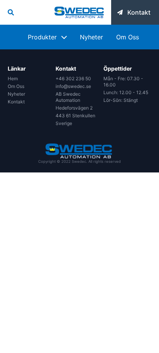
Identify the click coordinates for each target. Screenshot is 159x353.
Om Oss (127, 37)
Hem (13, 78)
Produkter (42, 37)
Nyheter (91, 37)
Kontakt (16, 102)
